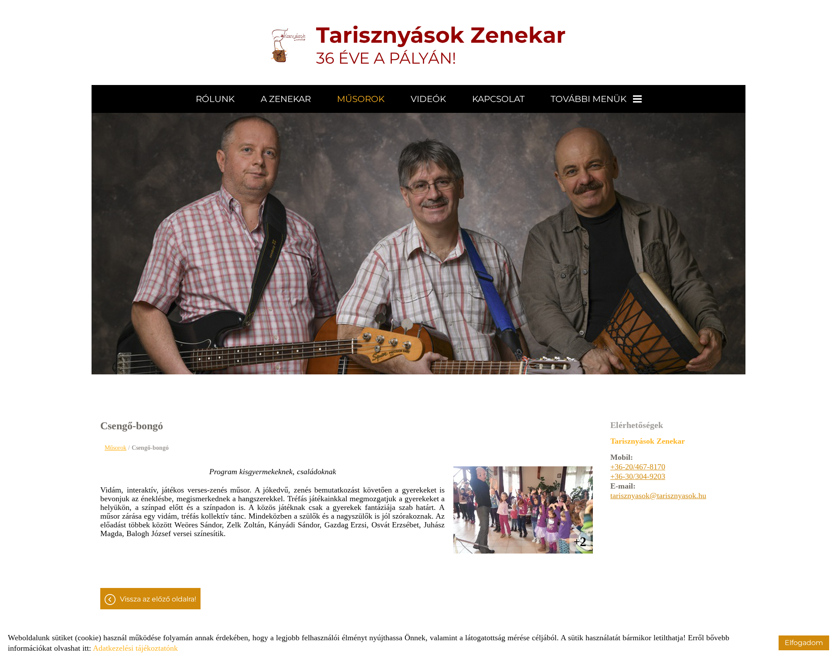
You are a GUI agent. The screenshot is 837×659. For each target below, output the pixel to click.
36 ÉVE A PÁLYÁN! (441, 45)
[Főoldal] (288, 44)
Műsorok (360, 99)
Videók (428, 99)
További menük (588, 99)
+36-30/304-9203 (637, 476)
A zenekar (286, 99)
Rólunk (215, 99)
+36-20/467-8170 (637, 466)
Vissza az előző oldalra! (158, 599)
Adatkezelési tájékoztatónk (135, 648)
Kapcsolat (498, 99)
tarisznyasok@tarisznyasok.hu (658, 495)
